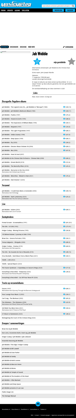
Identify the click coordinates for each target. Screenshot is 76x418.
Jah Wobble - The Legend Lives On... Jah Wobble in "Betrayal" (22, 107)
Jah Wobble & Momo (9, 368)
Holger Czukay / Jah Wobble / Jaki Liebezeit (16, 337)
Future (4, 288)
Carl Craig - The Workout (10, 298)
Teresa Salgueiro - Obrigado (11, 242)
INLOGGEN (70, 10)
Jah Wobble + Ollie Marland (11, 380)
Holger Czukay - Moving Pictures (13, 230)
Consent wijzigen (45, 415)
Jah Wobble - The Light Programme (14, 131)
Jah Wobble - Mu (7, 150)
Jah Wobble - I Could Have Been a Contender (17, 191)
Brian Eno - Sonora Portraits (11, 238)
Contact (37, 415)
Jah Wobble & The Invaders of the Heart (15, 376)
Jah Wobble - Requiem (9, 127)
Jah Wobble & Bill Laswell (10, 348)
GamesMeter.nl (34, 409)
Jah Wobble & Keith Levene (11, 360)
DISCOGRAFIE (14, 47)
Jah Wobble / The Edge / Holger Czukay (15, 345)
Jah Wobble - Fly (7, 142)
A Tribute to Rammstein (10, 314)
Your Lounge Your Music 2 (11, 294)
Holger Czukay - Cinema (10, 246)
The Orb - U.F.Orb (8, 226)
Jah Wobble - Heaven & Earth (11, 119)
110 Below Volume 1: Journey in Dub (14, 234)
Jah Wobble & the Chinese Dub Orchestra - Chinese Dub (20, 158)
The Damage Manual (9, 396)
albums (17, 10)
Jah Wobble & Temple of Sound (12, 372)
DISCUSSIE (23, 47)
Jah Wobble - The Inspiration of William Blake (17, 123)
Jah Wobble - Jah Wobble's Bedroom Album (16, 111)
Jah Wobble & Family (9, 356)
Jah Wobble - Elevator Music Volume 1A (15, 146)
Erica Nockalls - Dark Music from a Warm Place (17, 256)
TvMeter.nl (43, 409)
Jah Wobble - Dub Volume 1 (11, 180)
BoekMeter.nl (24, 409)
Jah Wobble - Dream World (11, 162)
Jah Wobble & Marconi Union (11, 364)
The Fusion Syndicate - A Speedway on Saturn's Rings (20, 268)
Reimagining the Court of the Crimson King (16, 318)
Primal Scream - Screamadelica (12, 222)
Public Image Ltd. (8, 392)
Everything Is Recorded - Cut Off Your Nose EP (17, 277)
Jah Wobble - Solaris (8, 210)
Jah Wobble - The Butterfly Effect (13, 166)
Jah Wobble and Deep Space (11, 384)
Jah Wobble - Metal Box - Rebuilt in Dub (15, 176)
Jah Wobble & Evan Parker (10, 352)
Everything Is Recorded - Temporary (14, 272)
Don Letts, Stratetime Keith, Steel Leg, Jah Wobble (19, 333)
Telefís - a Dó (6, 260)
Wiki (32, 415)
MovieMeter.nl (6, 409)
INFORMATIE (4, 47)
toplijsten (25, 10)
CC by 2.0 (48, 97)
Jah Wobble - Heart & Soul (10, 154)
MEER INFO (31, 47)
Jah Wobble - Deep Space (10, 138)
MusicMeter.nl (15, 409)
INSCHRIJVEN (58, 10)
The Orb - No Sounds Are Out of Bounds (15, 252)
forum (3, 10)
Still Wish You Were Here (10, 308)
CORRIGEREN (69, 47)
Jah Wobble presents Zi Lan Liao (13, 388)
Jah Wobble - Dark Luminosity (12, 197)
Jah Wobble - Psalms (9, 115)
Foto (33, 97)
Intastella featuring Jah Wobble (12, 341)
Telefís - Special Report (9, 264)
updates (10, 10)
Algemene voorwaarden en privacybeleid (62, 415)
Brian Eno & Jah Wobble (10, 329)
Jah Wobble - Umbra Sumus (11, 135)
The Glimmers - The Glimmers (12, 302)
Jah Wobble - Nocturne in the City (13, 170)
